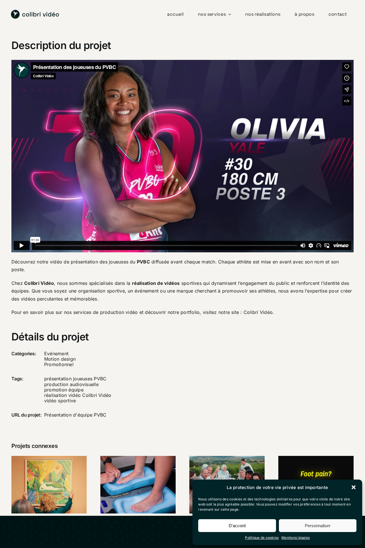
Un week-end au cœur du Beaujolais (219, 474)
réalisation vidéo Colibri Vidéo (77, 395)
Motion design (60, 359)
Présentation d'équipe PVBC (75, 415)
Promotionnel (59, 364)
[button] (353, 487)
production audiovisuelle (71, 384)
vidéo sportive (60, 400)
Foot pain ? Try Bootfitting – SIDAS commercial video (308, 470)
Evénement (56, 353)
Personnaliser (317, 525)
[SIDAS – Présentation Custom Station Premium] (138, 485)
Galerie (56, 474)
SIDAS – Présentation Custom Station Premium (130, 466)
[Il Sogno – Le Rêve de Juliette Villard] (49, 485)
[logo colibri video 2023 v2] (35, 12)
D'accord (237, 525)
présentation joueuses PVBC (75, 378)
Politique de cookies (262, 537)
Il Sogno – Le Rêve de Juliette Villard (41, 474)
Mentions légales (295, 537)
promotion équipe (64, 390)
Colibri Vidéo (258, 312)
